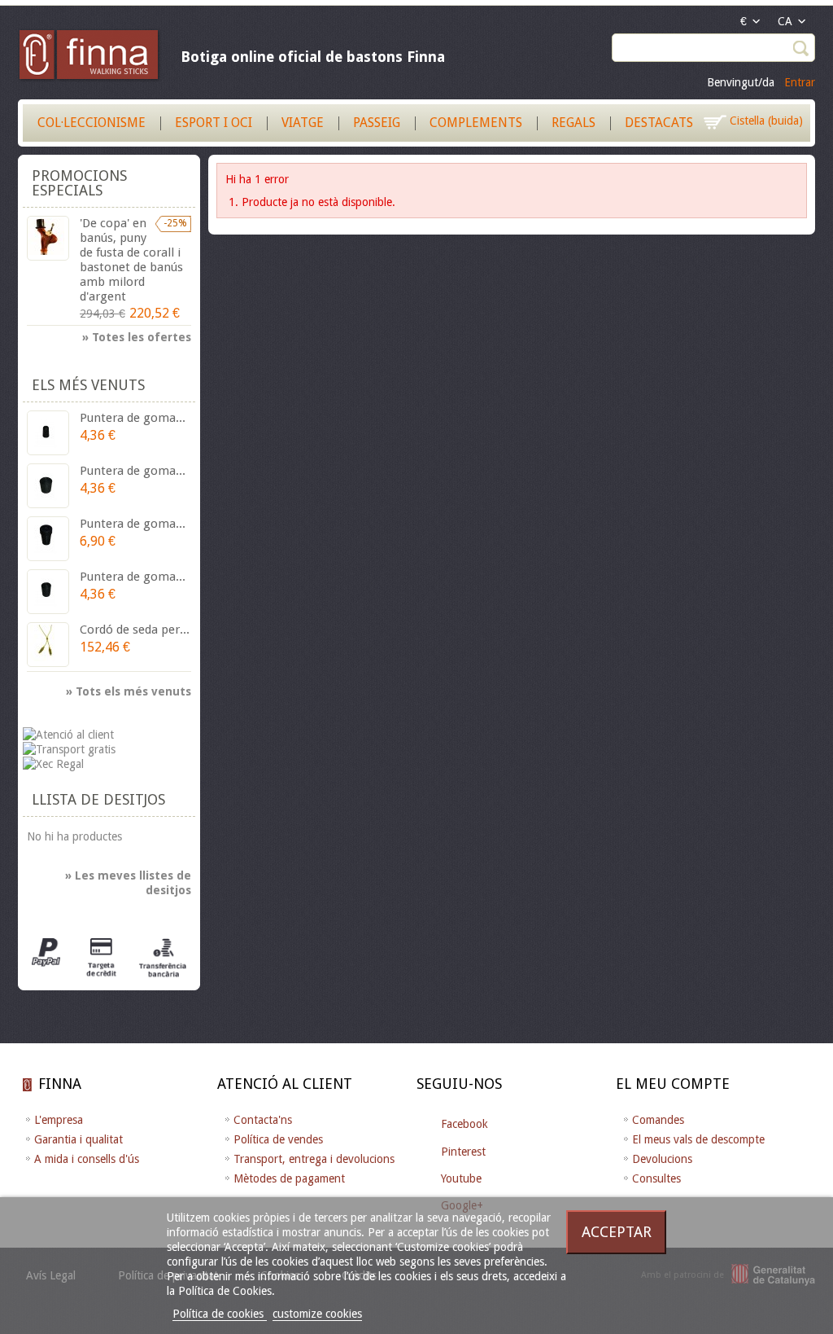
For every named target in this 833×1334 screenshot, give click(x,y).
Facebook (464, 1123)
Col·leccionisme (91, 122)
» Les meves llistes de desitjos (128, 883)
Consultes (656, 1178)
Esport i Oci (213, 122)
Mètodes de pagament (289, 1178)
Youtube (461, 1178)
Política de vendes (278, 1139)
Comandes (658, 1119)
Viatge (302, 122)
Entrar (799, 82)
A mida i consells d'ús (86, 1158)
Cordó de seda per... (135, 629)
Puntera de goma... (132, 417)
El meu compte (673, 1083)
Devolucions (662, 1158)
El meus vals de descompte (698, 1139)
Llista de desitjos (98, 799)
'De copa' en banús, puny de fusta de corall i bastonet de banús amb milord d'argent (131, 260)
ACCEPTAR (617, 1231)
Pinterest (463, 1151)
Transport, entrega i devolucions (314, 1158)
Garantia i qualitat (78, 1139)
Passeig (376, 122)
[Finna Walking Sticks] (89, 57)
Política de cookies (219, 1313)
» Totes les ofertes (136, 337)
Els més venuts (88, 384)
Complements (476, 122)
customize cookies (317, 1313)
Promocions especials (79, 183)
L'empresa (58, 1119)
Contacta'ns (262, 1119)
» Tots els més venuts (128, 691)
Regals (573, 122)
